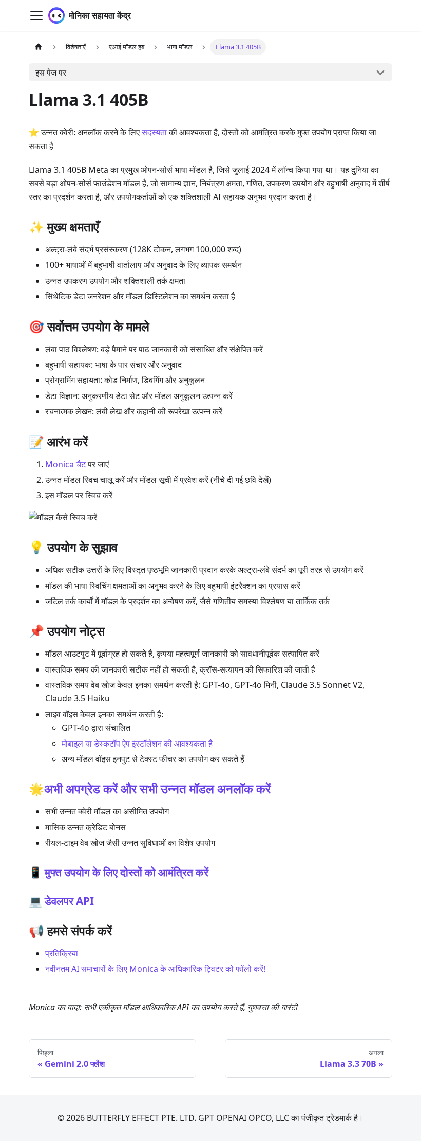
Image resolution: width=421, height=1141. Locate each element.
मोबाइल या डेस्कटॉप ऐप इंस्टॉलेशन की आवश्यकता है (137, 743)
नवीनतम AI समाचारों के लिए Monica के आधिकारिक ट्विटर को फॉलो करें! (155, 968)
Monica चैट (65, 464)
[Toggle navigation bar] (36, 15)
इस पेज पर (50, 72)
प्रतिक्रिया (61, 953)
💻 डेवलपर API (61, 901)
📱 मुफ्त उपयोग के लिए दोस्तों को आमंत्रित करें (118, 872)
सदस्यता (154, 132)
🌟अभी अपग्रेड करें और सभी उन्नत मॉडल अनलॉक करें (150, 788)
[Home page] (38, 47)
